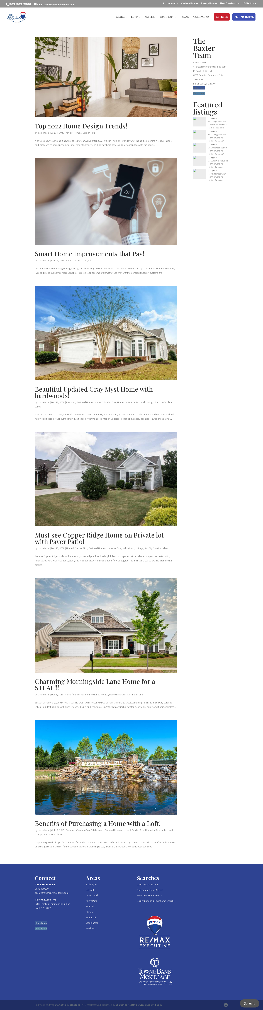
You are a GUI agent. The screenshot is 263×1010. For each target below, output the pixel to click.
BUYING (135, 17)
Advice (69, 132)
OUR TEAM (166, 17)
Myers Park (91, 900)
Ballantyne (91, 884)
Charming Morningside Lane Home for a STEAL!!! (95, 684)
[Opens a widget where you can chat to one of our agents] (249, 1003)
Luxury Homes (209, 3)
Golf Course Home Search (150, 890)
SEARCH (121, 17)
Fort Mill (90, 906)
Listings (150, 402)
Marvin (89, 912)
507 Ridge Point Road (217, 121)
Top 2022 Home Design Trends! (81, 125)
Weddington (92, 923)
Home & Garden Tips (84, 132)
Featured (70, 402)
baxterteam (44, 132)
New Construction (230, 3)
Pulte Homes (250, 3)
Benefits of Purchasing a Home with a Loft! (98, 823)
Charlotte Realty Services (131, 1004)
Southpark (91, 917)
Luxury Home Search (147, 884)
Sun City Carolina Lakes (156, 548)
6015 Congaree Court (217, 134)
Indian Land (139, 402)
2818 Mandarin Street (217, 147)
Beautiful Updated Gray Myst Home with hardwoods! (94, 392)
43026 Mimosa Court (217, 173)
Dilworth (90, 890)
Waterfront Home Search (149, 895)
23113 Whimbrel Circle (218, 160)
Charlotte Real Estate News (89, 830)
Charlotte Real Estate (67, 1004)
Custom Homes (189, 3)
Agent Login (154, 1004)
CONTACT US (201, 17)
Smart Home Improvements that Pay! (89, 253)
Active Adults (170, 3)
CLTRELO (222, 17)
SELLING (150, 17)
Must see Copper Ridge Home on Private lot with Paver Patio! (99, 538)
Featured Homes (85, 402)
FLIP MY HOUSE (244, 17)
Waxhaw (90, 928)
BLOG (185, 17)
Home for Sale (124, 402)
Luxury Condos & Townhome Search (155, 900)
